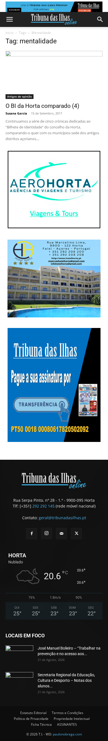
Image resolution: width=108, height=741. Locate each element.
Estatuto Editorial (33, 712)
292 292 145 (43, 506)
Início (10, 32)
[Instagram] (46, 533)
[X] (76, 533)
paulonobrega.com (67, 734)
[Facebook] (31, 533)
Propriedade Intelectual (72, 718)
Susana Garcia (16, 113)
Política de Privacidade (31, 718)
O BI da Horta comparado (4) (42, 106)
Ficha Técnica (41, 724)
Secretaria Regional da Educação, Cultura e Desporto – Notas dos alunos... (66, 680)
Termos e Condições (67, 712)
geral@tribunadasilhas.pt (62, 517)
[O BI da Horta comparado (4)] (54, 75)
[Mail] (61, 533)
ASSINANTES (67, 724)
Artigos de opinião (19, 96)
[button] (9, 19)
